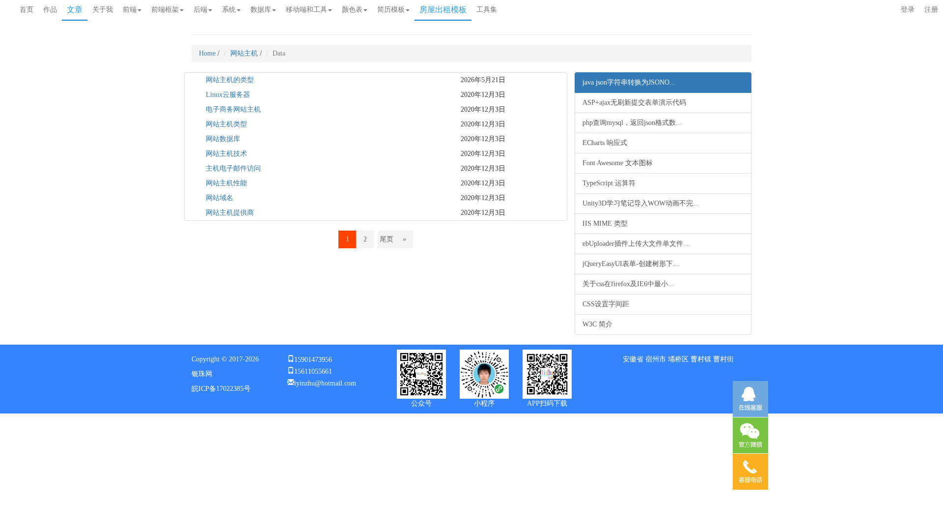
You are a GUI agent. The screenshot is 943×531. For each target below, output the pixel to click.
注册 (931, 9)
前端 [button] (130, 9)
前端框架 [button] (165, 9)
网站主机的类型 (230, 80)
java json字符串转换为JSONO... (628, 82)
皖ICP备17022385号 (221, 388)
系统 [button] (229, 9)
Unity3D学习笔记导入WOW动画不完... (640, 203)
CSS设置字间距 (605, 304)
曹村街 (723, 359)
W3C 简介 (597, 324)
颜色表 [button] (352, 9)
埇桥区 (678, 359)
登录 (908, 9)
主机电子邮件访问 (233, 168)
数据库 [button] (260, 9)
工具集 (486, 9)
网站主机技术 (226, 153)
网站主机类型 (226, 124)
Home (207, 53)
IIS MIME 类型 (605, 223)
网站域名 (219, 198)
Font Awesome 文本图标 (617, 163)
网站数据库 (223, 139)
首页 (26, 9)
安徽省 (633, 359)
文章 (75, 9)
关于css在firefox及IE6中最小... (628, 284)
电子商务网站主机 (233, 109)
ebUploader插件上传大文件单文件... (635, 243)
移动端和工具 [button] (306, 9)
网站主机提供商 (230, 212)
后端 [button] (200, 9)
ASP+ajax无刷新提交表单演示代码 (634, 102)
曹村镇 (701, 359)
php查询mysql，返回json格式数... (632, 122)
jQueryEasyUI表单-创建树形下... (630, 263)
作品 (50, 9)
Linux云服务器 (228, 94)
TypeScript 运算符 (609, 183)
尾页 (386, 239)
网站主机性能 (226, 183)
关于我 (102, 9)
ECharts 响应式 (604, 143)
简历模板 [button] (391, 9)
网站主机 (244, 53)
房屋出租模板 (443, 9)
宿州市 (655, 359)
